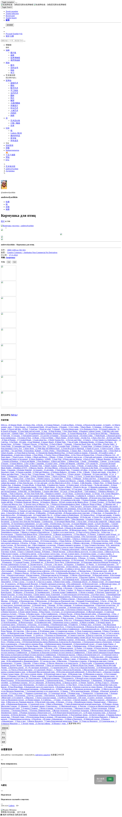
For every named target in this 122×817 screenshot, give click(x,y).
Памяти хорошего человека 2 (71, 545)
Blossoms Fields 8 (23, 466)
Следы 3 (71, 702)
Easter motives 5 (33, 517)
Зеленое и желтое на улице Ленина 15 (90, 687)
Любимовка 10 (99, 680)
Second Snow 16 (8, 444)
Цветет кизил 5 (44, 590)
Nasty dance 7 (7, 457)
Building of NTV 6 (22, 468)
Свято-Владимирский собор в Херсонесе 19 (29, 627)
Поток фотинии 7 (21, 715)
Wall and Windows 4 (43, 472)
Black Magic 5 (87, 427)
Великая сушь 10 (77, 674)
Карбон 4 (61, 569)
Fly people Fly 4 (94, 464)
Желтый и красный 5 (108, 537)
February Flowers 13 (32, 444)
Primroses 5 (110, 427)
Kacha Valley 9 (110, 444)
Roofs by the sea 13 (82, 487)
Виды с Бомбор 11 (51, 640)
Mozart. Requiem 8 (105, 459)
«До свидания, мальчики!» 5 (39, 668)
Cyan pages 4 (79, 489)
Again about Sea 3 (41, 440)
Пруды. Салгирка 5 (36, 695)
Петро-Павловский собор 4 (87, 614)
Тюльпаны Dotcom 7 (21, 711)
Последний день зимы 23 (47, 702)
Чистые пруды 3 (73, 577)
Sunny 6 (78, 483)
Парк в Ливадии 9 (54, 618)
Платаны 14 (34, 625)
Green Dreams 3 (41, 474)
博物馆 (8, 46)
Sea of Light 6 (75, 442)
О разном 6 (90, 648)
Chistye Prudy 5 (26, 481)
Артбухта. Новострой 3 (69, 698)
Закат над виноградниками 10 (60, 665)
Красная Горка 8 (15, 599)
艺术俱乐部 (11, 76)
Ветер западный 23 (90, 549)
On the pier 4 (88, 517)
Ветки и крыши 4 (48, 708)
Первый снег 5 (112, 698)
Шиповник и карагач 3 (95, 674)
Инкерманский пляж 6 (33, 640)
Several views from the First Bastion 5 (28, 522)
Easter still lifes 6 (92, 489)
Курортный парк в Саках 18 (58, 674)
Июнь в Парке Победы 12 (12, 607)
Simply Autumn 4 (52, 466)
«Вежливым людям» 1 (34, 629)
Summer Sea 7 (7, 479)
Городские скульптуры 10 (108, 605)
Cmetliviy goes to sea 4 (75, 457)
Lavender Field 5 (65, 446)
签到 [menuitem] (8, 36)
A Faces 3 (80, 476)
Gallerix (11, 806)
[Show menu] (16, 2)
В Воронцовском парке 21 (110, 668)
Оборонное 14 (23, 571)
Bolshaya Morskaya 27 (108, 491)
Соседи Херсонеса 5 (82, 657)
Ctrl (9, 262)
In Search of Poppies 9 (10, 431)
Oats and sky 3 (33, 537)
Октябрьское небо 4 (45, 622)
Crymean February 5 (54, 425)
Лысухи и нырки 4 (46, 582)
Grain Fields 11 (113, 476)
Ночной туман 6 (20, 717)
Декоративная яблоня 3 (60, 715)
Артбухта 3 (40, 635)
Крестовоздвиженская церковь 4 (91, 618)
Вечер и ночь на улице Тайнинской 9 (71, 547)
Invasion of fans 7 (102, 509)
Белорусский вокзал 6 (17, 575)
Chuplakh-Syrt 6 (113, 470)
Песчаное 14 (83, 640)
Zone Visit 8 (58, 459)
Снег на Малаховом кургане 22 (14, 700)
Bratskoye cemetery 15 (55, 494)
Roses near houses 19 (43, 519)
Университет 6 (89, 693)
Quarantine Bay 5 (112, 513)
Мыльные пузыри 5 (83, 708)
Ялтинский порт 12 (93, 584)
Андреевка (10, 258)
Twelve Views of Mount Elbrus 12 (59, 455)
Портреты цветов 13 (31, 554)
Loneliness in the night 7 (73, 500)
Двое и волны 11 (69, 618)
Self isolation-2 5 (92, 491)
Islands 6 (83, 481)
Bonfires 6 (82, 464)
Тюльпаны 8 (31, 592)
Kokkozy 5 (77, 446)
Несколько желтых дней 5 (104, 543)
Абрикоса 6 (26, 706)
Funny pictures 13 (76, 474)
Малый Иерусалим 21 (50, 646)
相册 (8, 209)
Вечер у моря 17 (72, 659)
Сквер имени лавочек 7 (12, 640)
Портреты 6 (23, 625)
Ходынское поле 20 (102, 571)
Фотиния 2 (70, 588)
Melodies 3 (14, 481)
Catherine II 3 (83, 496)
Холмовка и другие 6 (43, 650)
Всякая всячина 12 (68, 648)
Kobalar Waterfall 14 (26, 470)
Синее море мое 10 (108, 588)
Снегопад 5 (69, 700)
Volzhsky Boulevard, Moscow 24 (29, 502)
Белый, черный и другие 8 (38, 633)
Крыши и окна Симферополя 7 (53, 556)
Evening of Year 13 (27, 438)
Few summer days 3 (107, 496)
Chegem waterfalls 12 (26, 472)
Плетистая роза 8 (103, 648)
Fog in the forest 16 (87, 509)
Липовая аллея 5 (103, 693)
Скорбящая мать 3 (45, 592)
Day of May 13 (26, 476)
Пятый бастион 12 (61, 552)
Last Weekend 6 (36, 442)
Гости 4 (105, 601)
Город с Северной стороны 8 (31, 552)
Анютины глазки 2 (90, 554)
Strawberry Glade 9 (9, 472)
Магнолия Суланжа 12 (12, 554)
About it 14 (94, 496)
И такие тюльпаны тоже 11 (97, 713)
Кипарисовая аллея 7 (79, 607)
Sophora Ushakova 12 (96, 519)
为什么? (14, 415)
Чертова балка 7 (86, 571)
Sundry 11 (109, 425)
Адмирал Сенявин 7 (32, 708)
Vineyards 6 (7, 436)
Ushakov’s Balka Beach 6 (55, 528)
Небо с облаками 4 (66, 689)
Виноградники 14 (29, 622)
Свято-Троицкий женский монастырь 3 (47, 616)
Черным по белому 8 (84, 541)
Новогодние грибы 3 (64, 582)
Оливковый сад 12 (83, 717)
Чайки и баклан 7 (70, 599)
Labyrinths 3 (51, 470)
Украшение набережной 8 (106, 663)
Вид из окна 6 (33, 631)
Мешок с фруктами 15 (83, 543)
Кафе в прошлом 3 (9, 610)
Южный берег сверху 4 (102, 603)
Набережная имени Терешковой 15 (61, 644)
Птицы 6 (23, 614)
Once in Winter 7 (49, 438)
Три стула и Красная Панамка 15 (85, 668)
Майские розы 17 (47, 560)
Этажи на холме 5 (21, 569)
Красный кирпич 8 (103, 575)
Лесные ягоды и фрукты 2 (41, 571)
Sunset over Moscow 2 (69, 481)
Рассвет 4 (15, 601)
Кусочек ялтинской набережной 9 (72, 672)
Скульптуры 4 (56, 586)
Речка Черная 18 (8, 631)
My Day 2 (52, 474)
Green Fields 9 (7, 446)
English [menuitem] (16, 34)
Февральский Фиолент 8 (30, 584)
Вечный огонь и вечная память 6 (90, 678)
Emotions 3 (108, 481)
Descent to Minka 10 (9, 519)
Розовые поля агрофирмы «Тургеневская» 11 (71, 650)
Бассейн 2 (29, 663)
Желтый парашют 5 (97, 612)
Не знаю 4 (84, 698)
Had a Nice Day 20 (101, 438)
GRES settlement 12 (36, 530)
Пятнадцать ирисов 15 (83, 597)
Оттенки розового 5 (51, 541)
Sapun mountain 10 (55, 526)
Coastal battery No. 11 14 (46, 515)
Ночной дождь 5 (41, 605)
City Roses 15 (71, 494)
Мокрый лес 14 (8, 556)
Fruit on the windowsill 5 (99, 522)
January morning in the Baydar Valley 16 (60, 511)
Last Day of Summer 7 (52, 436)
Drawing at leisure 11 (85, 494)
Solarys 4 (89, 440)
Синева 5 (19, 663)
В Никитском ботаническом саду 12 (70, 713)
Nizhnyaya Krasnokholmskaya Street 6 (67, 504)
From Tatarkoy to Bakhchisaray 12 (107, 440)
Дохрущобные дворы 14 (80, 715)
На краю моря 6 (22, 597)
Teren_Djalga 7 (50, 451)
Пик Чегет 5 (74, 685)
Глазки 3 (59, 700)
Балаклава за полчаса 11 (28, 659)
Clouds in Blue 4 (93, 466)
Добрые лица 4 (87, 625)
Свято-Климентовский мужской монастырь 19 (85, 704)
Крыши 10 (54, 605)
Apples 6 (74, 472)
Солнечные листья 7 (60, 693)
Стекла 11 (88, 573)
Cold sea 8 (32, 513)
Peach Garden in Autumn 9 (79, 453)
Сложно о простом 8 (78, 635)
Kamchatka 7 (81, 526)
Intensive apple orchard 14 (109, 534)
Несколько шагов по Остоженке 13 (57, 575)
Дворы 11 (93, 564)
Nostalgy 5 (65, 427)
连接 (8, 207)
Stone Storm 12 (31, 449)
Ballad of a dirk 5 (9, 500)
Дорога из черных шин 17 (88, 590)
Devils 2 (42, 425)
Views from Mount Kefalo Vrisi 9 (14, 530)
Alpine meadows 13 (58, 496)
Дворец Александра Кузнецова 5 (70, 670)
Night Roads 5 (101, 436)
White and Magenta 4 (69, 464)
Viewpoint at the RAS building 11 (46, 481)
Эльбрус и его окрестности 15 (65, 532)
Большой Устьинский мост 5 (89, 601)
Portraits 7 (5, 494)
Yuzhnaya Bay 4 (94, 526)
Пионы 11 (84, 558)
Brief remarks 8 (15, 487)
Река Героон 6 (46, 612)
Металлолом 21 (43, 601)
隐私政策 (19, 815)
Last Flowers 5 (54, 427)
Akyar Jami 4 (83, 522)
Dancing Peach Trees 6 (84, 444)
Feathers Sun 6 (7, 485)
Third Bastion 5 (37, 491)
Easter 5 (4, 476)
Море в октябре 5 (89, 622)
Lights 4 (25, 442)
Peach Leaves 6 (19, 457)
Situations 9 (19, 485)
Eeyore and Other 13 (76, 440)
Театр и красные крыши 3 (47, 698)
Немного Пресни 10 (24, 573)
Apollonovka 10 (16, 528)
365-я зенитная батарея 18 (82, 691)
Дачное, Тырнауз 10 (89, 683)
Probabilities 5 (95, 461)
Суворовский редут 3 (61, 668)
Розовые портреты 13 (64, 560)
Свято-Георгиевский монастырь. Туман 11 (63, 721)
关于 (19, 812)
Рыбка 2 (81, 648)
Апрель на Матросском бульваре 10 (104, 706)
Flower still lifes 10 (17, 429)
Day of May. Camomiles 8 (36, 464)
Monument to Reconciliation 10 (69, 517)
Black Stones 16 (63, 438)
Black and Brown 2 (42, 457)
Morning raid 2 (112, 504)
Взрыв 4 (97, 691)
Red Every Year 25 (42, 446)
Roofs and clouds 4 (101, 472)
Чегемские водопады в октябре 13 (89, 689)
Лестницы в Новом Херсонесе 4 (81, 610)
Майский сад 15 (105, 558)
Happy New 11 (100, 483)
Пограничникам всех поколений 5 (32, 680)
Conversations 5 (15, 489)
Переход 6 (35, 577)
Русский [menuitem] (9, 34)
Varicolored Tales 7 (64, 470)
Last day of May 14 (98, 470)
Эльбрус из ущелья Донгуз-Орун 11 (53, 685)
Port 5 (27, 429)
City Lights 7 (75, 427)
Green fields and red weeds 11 (31, 431)
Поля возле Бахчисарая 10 (12, 650)
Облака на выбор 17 (102, 659)
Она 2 (116, 614)
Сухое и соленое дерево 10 (34, 674)
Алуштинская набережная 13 (75, 612)
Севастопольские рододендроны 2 (77, 595)
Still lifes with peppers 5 (110, 506)
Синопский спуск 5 (38, 704)
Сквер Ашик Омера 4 (106, 644)
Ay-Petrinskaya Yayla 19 (91, 429)
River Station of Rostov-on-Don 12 (103, 530)
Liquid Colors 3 (53, 464)
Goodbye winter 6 (108, 453)
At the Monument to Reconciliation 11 (35, 506)
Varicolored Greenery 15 (33, 436)
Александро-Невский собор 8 (27, 556)
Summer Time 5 (38, 466)
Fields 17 (30, 519)
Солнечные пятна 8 (9, 625)
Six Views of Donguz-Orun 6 (85, 455)
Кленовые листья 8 (65, 687)
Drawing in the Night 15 (92, 468)
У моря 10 (56, 590)
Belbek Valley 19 (20, 433)
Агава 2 (107, 586)
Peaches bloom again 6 (72, 429)
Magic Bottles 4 (7, 468)
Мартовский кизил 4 (70, 706)
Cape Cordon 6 (44, 524)
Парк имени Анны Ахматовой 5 (49, 595)
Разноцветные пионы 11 (103, 597)
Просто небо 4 (88, 663)
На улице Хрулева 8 (102, 541)
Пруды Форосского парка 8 (38, 610)
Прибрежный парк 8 (61, 625)
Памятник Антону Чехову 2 (13, 665)
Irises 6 (62, 457)
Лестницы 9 (80, 588)
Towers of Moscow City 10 (108, 455)
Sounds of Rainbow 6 (12, 461)
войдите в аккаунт (42, 755)
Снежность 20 (13, 584)
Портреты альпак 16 (18, 668)
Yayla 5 (72, 476)
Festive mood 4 (75, 485)
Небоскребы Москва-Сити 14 (70, 573)
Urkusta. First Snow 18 (107, 442)
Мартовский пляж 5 (18, 633)
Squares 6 (6, 464)
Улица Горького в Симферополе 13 (16, 616)
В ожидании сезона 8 (65, 717)
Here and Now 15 (92, 479)
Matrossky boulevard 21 (11, 498)
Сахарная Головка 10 (24, 562)
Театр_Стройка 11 (69, 590)
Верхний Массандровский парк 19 (43, 672)
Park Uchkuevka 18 (18, 494)
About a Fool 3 (19, 479)
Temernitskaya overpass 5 (11, 532)
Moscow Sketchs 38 (38, 468)
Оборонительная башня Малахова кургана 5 (27, 648)
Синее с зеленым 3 (97, 698)
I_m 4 (113, 474)
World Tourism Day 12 (58, 440)
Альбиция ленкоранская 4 (85, 605)
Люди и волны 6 (43, 586)
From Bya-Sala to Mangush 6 (75, 449)
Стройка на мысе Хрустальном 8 (52, 620)
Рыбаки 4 (93, 640)
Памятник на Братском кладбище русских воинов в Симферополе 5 (59, 653)
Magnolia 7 (72, 496)
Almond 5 (58, 429)
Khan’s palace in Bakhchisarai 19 (69, 515)
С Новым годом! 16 (99, 582)
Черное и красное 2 (98, 700)
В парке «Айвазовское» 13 (55, 719)
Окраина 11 (71, 564)
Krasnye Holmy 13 (93, 506)
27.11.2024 (13, 255)
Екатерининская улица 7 (11, 586)
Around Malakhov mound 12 (85, 524)
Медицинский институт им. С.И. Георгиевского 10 (22, 678)
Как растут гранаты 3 (64, 543)
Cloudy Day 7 (60, 479)
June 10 (47, 431)
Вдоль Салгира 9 (110, 629)
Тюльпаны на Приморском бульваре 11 (18, 635)
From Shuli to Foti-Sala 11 (27, 453)
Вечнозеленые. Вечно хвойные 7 (106, 711)
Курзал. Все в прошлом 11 (58, 607)
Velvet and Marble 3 (29, 461)
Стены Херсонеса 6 (26, 595)
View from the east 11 (27, 483)
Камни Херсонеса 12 (63, 657)
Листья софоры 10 (46, 724)
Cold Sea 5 (6, 442)
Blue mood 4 (40, 489)
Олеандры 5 (93, 607)
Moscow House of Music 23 (94, 504)
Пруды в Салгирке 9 (49, 539)
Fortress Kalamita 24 (91, 500)
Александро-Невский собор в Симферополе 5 (63, 629)
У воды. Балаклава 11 (31, 599)
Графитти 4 (75, 625)
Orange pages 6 (66, 489)
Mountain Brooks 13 (89, 442)
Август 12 (59, 537)
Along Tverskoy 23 (100, 502)
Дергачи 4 (84, 706)
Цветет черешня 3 (99, 715)
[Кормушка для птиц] (17, 226)
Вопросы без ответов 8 (97, 627)
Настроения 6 (51, 695)
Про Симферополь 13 (51, 614)
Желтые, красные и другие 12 (79, 556)
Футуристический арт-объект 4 (65, 571)
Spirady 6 (54, 446)
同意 (110, 779)
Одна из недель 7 (31, 560)
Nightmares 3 (14, 476)
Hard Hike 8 (99, 444)
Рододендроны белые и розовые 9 (41, 717)
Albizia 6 (70, 479)
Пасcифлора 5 (74, 567)
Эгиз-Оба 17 (7, 590)
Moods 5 (88, 472)
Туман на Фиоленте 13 (91, 721)
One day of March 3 (66, 487)
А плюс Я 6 (32, 582)
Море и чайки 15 (16, 620)
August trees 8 (56, 498)
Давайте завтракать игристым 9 (54, 584)
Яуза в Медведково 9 (31, 603)
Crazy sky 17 (6, 509)
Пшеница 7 (28, 650)
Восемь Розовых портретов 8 (67, 603)
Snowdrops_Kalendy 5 (34, 451)
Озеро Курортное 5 (11, 689)
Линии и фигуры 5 (107, 549)
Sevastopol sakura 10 (17, 517)
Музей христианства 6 (104, 610)
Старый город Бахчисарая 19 (25, 590)
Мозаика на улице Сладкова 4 (52, 659)
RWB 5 (49, 459)
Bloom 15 (54, 457)
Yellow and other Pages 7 (11, 474)
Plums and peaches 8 (25, 500)
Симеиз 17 (28, 607)
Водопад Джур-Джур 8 (57, 562)
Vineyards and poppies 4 (95, 457)
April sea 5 (35, 429)
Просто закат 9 (95, 569)
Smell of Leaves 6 (94, 449)
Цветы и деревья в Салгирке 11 (86, 539)
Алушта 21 (58, 612)
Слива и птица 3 (98, 552)
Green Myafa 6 (30, 485)
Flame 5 (4, 470)
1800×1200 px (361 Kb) (16, 250)
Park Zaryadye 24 (78, 506)
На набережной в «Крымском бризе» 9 (25, 661)
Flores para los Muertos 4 (74, 459)
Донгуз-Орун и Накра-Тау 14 (90, 532)
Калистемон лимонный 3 (36, 665)
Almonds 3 (70, 444)
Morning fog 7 (64, 506)
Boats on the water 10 (110, 528)
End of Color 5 (91, 459)
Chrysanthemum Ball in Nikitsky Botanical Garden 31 (49, 433)
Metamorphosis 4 (8, 455)
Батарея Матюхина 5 (92, 580)
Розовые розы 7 (76, 693)
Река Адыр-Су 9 (105, 683)
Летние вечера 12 (47, 537)
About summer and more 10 (39, 496)
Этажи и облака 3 (37, 569)
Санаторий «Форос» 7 (46, 670)
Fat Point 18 (16, 442)
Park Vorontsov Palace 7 (43, 476)
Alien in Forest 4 (109, 449)
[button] (12, 11)
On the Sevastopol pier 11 (38, 509)
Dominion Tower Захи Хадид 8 (53, 577)
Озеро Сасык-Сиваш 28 (12, 674)
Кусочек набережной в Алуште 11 (15, 564)
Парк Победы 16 (67, 541)
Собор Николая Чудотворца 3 (13, 646)
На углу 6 (70, 620)
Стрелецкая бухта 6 (40, 567)
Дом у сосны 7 (20, 582)
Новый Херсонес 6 (9, 595)
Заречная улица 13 (27, 588)
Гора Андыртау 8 (87, 685)
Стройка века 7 (93, 588)
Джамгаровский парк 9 (22, 549)
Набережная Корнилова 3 (19, 704)
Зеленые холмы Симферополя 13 (67, 592)
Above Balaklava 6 (38, 459)
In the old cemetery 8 (103, 485)
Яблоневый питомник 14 (31, 689)
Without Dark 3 (75, 461)
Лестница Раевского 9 (101, 717)
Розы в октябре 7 (65, 539)
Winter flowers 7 (114, 483)
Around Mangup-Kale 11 (80, 433)
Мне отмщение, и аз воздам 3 (45, 545)
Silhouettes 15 (43, 513)
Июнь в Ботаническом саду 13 (91, 655)
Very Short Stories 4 (72, 431)
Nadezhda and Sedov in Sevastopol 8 (15, 459)
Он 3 (57, 648)
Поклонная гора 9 (28, 601)
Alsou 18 (54, 506)
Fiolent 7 (19, 444)
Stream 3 (105, 461)
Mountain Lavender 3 (109, 466)
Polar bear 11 (99, 513)
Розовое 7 (48, 552)
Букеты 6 (26, 543)
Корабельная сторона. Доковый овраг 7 (92, 702)
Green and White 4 (103, 474)
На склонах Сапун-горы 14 (52, 554)
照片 (3, 221)
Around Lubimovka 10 (110, 429)
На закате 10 (60, 564)
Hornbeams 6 (39, 528)
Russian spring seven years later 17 (80, 513)
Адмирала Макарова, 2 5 (11, 724)
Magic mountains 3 (95, 481)
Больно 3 (62, 702)
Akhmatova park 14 (27, 515)
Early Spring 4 (76, 438)
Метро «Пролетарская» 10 (83, 575)
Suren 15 (22, 519)
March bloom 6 (51, 487)
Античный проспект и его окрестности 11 (45, 691)
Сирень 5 (93, 558)
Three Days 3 (32, 479)
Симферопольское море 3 (37, 558)
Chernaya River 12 (90, 515)
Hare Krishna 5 (57, 431)
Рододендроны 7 (8, 534)
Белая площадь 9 (34, 575)
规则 (5, 815)
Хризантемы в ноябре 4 (68, 695)
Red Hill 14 (25, 491)
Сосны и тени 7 (18, 693)
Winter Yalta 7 (62, 442)
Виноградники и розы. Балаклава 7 (93, 599)
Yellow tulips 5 (69, 526)
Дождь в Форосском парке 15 (23, 670)
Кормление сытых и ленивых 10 (68, 622)
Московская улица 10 (111, 584)
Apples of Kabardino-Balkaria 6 (14, 537)
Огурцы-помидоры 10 (58, 567)
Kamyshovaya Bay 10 (10, 515)
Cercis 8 (66, 491)
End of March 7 (58, 444)
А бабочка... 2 (49, 700)
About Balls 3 (42, 485)
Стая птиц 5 (21, 631)
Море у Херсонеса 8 (45, 657)
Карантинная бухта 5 (57, 627)
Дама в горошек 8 (92, 676)
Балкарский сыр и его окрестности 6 (41, 687)
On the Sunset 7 (88, 485)
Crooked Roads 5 (26, 440)
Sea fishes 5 (113, 472)
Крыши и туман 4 (100, 633)
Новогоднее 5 (8, 547)
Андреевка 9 (46, 625)
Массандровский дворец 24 (96, 670)
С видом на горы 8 (50, 661)
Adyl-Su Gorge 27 (93, 528)
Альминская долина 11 (67, 631)
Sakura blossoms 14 (107, 489)
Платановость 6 (69, 678)
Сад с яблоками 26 (39, 683)
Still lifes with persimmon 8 (68, 509)
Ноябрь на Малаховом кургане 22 (27, 580)
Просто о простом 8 (96, 635)
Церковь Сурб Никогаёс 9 (20, 676)
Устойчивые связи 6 (48, 631)
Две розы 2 (103, 640)
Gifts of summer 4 (42, 498)
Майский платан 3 (94, 719)
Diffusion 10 (79, 479)
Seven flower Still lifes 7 (100, 433)
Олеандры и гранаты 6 (79, 661)
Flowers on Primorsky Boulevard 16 (48, 500)
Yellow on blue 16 (20, 509)
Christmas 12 (99, 427)
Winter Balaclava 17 (11, 511)
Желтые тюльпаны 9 (62, 711)
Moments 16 (89, 474)
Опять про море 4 (98, 657)
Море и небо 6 (29, 586)
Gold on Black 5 (69, 425)
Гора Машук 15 (83, 534)
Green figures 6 (16, 526)
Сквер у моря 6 (108, 569)
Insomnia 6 (13, 470)
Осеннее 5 (99, 625)
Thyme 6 (98, 494)
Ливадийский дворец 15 (21, 618)
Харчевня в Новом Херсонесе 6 (88, 620)
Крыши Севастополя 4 (71, 436)
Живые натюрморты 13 (65, 534)
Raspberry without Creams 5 (91, 431)
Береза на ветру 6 (72, 683)
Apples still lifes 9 (8, 502)
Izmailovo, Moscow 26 (52, 502)
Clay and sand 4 (43, 483)
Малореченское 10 (75, 562)
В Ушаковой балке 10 (73, 580)
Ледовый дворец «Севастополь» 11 (46, 706)
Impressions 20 (106, 479)
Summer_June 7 (103, 451)
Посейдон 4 (38, 719)
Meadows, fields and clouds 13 (15, 496)
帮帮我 (4, 812)
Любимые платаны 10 (21, 683)
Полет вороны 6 (97, 646)
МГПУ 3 (17, 603)
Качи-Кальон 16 (8, 592)
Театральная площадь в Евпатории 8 (99, 642)
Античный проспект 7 (107, 564)
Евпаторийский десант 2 (86, 644)
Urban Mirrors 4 (54, 468)
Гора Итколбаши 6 (17, 687)
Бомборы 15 (82, 564)
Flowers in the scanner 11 (95, 425)
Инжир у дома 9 (61, 724)
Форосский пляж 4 (58, 610)
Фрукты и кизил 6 (47, 543)
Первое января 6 (35, 700)
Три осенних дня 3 (25, 545)
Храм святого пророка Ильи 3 (33, 644)
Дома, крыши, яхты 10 (88, 616)
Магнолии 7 (64, 661)
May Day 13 (28, 528)
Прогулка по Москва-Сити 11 (45, 573)
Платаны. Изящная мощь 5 (41, 711)
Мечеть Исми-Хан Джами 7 (85, 665)
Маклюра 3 (31, 698)
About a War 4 (31, 425)
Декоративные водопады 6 (21, 719)
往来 (23, 812)
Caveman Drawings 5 (110, 468)
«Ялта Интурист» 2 (95, 672)
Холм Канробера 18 (12, 622)
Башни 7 (67, 691)
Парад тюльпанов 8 (101, 708)
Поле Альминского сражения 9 (90, 631)
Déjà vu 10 (6, 425)
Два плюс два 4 (19, 558)
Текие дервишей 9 (40, 676)
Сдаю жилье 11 (40, 607)
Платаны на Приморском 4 (57, 635)
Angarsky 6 (40, 470)
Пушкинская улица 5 (10, 588)
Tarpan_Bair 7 (78, 451)
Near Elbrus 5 (40, 455)
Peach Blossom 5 (64, 451)
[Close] (24, 41)
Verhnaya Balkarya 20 (61, 472)
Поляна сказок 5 (35, 614)
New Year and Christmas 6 (87, 511)
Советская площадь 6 (94, 586)
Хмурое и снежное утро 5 (98, 547)
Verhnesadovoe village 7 (62, 519)
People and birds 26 (57, 513)
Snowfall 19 (95, 453)
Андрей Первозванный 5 (21, 567)
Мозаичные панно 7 (80, 530)
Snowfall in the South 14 (18, 513)
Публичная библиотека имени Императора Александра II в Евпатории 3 (53, 642)
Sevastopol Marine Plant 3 (67, 522)
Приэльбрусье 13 (47, 534)
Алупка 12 (6, 670)
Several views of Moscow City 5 (39, 504)
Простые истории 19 (33, 541)
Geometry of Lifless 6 (81, 470)
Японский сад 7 (86, 659)
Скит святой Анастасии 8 (110, 590)
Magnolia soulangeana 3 (100, 487)
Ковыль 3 (94, 650)
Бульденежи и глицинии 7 (12, 560)
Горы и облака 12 (41, 663)
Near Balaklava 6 (45, 461)
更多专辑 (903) (75, 724)
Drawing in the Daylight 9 (71, 468)
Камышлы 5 (9, 562)
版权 (25, 815)
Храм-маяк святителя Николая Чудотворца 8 (101, 562)
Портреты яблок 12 (56, 683)
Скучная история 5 (53, 549)
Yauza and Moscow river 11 (14, 504)
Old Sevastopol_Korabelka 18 (35, 526)
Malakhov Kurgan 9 (108, 500)
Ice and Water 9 (18, 451)
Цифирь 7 (115, 648)
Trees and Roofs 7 (77, 491)
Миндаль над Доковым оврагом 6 (22, 702)
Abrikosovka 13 (50, 522)
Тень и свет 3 (22, 721)
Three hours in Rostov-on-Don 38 (58, 530)
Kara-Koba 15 (90, 451)
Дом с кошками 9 (66, 605)
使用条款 (11, 815)
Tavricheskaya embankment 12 (26, 524)
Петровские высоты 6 (68, 655)
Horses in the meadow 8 (76, 528)
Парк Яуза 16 (39, 549)
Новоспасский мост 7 (20, 577)
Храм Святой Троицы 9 (30, 612)
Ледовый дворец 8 (105, 622)
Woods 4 (82, 466)
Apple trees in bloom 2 (24, 455)
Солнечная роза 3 (109, 721)
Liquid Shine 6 (88, 446)
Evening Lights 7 (88, 436)
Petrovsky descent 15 (48, 517)
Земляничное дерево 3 (10, 713)
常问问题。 (12, 812)
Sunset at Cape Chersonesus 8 (32, 511)
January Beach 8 (49, 442)
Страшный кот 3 (47, 603)
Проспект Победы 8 (89, 577)
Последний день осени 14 (53, 580)
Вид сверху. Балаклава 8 (51, 599)
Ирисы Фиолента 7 (37, 721)
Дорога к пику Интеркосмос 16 (24, 685)
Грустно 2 (50, 564)
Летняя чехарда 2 (37, 564)
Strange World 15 (18, 425)
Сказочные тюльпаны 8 (81, 711)
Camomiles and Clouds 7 (23, 446)
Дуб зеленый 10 (80, 560)
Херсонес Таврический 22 (108, 592)
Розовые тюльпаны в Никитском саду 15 (37, 713)
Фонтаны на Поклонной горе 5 (63, 601)
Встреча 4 (50, 648)
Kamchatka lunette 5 (30, 487)
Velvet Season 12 (22, 427)
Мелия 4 (61, 588)
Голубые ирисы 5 (100, 595)
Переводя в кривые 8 (73, 537)
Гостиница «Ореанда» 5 (46, 588)
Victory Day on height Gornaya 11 (107, 517)
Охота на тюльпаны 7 (65, 708)
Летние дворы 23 (30, 724)
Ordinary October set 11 (105, 446)
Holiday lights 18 (105, 511)
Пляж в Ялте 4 (31, 620)
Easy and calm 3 (53, 489)
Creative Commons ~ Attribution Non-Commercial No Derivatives (32, 252)
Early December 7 (104, 524)
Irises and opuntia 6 (106, 515)
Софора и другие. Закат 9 (77, 569)
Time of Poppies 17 (11, 440)
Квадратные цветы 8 (101, 556)
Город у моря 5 (67, 646)
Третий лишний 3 (82, 700)
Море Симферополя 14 (40, 597)
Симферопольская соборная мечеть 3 (64, 558)
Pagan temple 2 (68, 498)
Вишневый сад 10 (50, 689)
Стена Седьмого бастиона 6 (95, 545)
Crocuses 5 (18, 436)
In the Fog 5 (87, 438)
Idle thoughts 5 (88, 483)
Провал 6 (94, 534)
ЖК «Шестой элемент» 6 (74, 586)
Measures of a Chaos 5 (69, 466)
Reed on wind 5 (46, 429)
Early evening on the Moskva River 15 (76, 502)
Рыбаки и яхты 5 (15, 642)
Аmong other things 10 (53, 491)
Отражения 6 (51, 569)
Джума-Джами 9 (33, 646)
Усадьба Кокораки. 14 (97, 560)
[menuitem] (21, 34)
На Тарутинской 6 (91, 537)
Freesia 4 (80, 425)
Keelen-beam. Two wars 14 (62, 524)
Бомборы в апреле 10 (68, 640)
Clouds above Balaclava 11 (96, 476)
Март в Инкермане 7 (56, 704)
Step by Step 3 (28, 474)
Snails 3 (85, 461)
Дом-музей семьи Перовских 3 (79, 680)
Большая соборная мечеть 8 (61, 597)
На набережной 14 (76, 584)
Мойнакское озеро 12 (109, 676)
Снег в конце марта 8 (73, 554)
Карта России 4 (68, 614)
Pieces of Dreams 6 (61, 476)
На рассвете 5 (21, 547)
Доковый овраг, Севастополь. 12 (41, 547)
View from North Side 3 (36, 494)
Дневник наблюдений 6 (72, 549)
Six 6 (42, 487)
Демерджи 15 (86, 603)
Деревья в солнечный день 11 (38, 693)
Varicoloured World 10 (38, 427)
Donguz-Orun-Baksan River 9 (28, 534)
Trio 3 (81, 472)
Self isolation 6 (28, 489)
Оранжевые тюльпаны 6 (39, 715)
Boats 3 (38, 438)
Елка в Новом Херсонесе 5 (12, 629)
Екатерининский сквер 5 (12, 708)
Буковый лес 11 (40, 562)
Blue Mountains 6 (79, 519)
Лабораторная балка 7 (56, 680)
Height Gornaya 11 (46, 479)
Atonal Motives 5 (18, 464)
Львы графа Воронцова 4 (13, 541)
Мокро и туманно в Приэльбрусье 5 (37, 532)
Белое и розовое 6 (89, 592)
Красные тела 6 (21, 539)
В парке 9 (22, 610)
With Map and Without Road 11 (50, 449)
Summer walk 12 (28, 498)
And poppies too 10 (113, 457)
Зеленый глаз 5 (8, 539)
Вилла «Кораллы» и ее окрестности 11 (65, 663)
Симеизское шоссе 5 (108, 607)
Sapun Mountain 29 (83, 498)
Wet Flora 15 (46, 444)
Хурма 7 (35, 543)
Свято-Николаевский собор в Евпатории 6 (66, 676)
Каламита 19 (34, 539)
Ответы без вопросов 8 (77, 627)
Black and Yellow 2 (60, 461)
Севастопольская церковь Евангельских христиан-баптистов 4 (41, 637)
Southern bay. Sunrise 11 (58, 485)
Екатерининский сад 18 (92, 629)
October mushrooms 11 (10, 506)
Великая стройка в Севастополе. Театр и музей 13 (71, 633)
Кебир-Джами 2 (71, 616)
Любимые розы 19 (82, 646)
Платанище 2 (22, 695)
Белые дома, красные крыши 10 (94, 567)
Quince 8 (52, 509)
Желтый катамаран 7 (53, 678)
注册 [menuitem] (12, 36)
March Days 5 (63, 474)
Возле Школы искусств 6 (80, 552)
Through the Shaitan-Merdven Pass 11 (53, 453)
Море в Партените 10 (76, 719)
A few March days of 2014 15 (62, 483)
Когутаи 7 (107, 532)
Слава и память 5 (106, 554)
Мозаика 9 (20, 592)
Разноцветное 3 (106, 614)
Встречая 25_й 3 (114, 627)
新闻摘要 (10, 25)
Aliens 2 (30, 457)
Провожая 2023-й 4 (81, 582)
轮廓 (8, 202)
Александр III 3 (39, 618)
